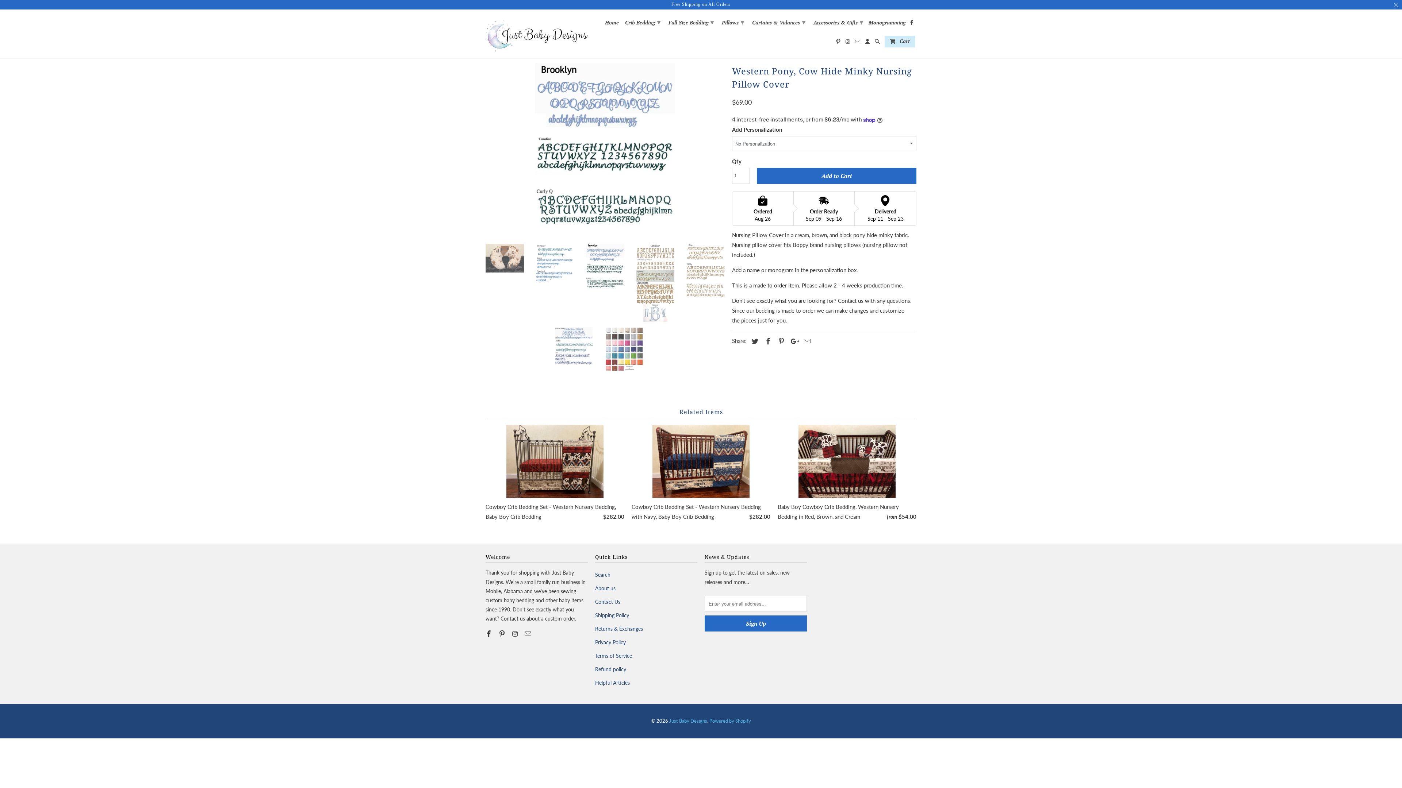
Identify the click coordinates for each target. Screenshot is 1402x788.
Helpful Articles (612, 683)
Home (612, 23)
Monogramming (887, 23)
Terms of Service (613, 656)
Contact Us (607, 602)
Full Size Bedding (691, 22)
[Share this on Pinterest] (780, 341)
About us (605, 588)
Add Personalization (757, 129)
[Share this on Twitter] (754, 341)
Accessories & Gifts (838, 22)
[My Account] (868, 43)
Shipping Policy (612, 615)
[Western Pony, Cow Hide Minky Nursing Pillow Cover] (605, 150)
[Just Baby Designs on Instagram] (516, 634)
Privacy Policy (610, 642)
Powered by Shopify (730, 721)
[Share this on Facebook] (767, 341)
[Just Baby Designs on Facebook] (490, 634)
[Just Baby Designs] (537, 34)
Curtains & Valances (778, 22)
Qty (737, 161)
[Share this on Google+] (793, 341)
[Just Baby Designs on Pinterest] (503, 634)
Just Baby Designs (688, 721)
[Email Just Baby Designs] (529, 634)
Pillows (733, 22)
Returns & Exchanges (619, 629)
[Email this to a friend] (806, 341)
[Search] (878, 43)
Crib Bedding (642, 22)
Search (602, 575)
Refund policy (610, 669)
